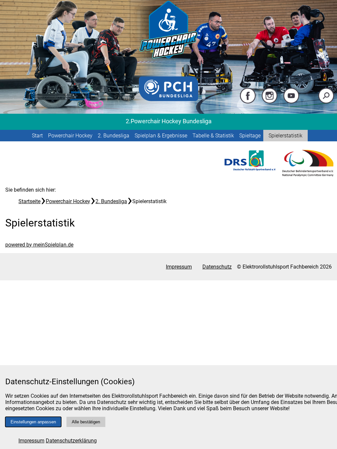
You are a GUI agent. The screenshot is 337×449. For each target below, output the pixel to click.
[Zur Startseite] (168, 59)
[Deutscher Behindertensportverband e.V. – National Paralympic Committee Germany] (307, 175)
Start (37, 135)
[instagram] (269, 102)
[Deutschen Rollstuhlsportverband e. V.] (249, 169)
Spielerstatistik (285, 135)
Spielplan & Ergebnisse (161, 135)
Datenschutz (217, 267)
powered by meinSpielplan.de (39, 245)
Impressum (31, 440)
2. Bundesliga (113, 135)
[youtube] (291, 102)
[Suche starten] (326, 102)
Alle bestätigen (86, 421)
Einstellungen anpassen (33, 421)
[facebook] (248, 102)
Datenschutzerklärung (71, 440)
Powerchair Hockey (70, 135)
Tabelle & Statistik (213, 135)
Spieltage (250, 135)
